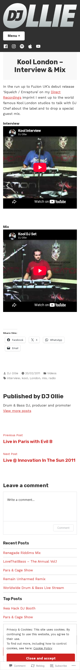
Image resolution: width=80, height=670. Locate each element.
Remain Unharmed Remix (24, 579)
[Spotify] (22, 46)
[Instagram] (14, 46)
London (35, 378)
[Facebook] (6, 46)
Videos (52, 373)
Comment (63, 527)
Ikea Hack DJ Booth (19, 608)
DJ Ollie (12, 373)
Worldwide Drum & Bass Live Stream (33, 588)
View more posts (17, 411)
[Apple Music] (30, 46)
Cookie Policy (42, 648)
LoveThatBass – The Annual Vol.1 (30, 561)
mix (44, 378)
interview (13, 378)
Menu (16, 36)
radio (52, 378)
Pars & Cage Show (18, 570)
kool (25, 378)
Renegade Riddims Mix (22, 553)
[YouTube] (37, 46)
